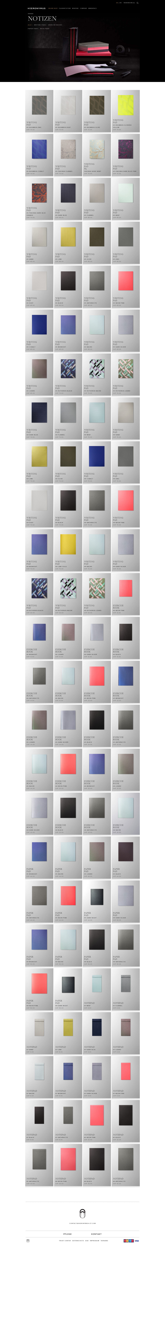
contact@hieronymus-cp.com (82, 1223)
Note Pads (44, 28)
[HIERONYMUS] (37, 7)
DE (117, 2)
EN (121, 2)
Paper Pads (33, 28)
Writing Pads (40, 25)
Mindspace (92, 8)
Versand (104, 1240)
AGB (87, 1240)
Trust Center (65, 1240)
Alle (30, 25)
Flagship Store (65, 8)
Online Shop (53, 8)
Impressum (94, 1240)
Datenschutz (78, 1240)
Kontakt (96, 1234)
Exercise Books (55, 25)
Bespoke (75, 8)
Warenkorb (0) (129, 2)
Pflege (67, 1234)
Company (83, 8)
